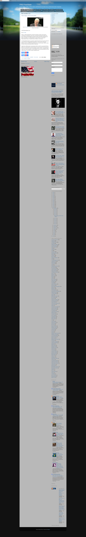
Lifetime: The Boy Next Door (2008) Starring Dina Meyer (58, 415)
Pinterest (53, 16)
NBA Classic (53, 312)
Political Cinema (54, 292)
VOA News (53, 249)
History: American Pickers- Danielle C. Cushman (59, 424)
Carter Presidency (54, 269)
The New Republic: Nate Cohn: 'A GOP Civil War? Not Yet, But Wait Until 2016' (60, 112)
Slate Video (53, 262)
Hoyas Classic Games (55, 363)
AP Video (53, 243)
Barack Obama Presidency (56, 286)
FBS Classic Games (55, 358)
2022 (53, 192)
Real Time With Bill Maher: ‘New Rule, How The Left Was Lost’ (57, 407)
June (54, 231)
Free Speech (54, 310)
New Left (53, 256)
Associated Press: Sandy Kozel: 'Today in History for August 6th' (60, 142)
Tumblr (54, 381)
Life (52, 250)
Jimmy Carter (54, 304)
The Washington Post (55, 260)
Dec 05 (55, 220)
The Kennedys (54, 328)
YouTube (53, 19)
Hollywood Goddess (55, 244)
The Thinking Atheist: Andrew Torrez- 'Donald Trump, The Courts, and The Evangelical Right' (60, 134)
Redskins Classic (54, 327)
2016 (53, 200)
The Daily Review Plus (56, 474)
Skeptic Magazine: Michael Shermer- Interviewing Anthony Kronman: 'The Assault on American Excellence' (60, 172)
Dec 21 (55, 210)
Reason (53, 372)
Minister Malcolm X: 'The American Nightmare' (59, 149)
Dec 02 (55, 222)
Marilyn (53, 254)
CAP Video (53, 340)
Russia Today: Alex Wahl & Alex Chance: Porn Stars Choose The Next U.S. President (58, 476)
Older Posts (46, 61)
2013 (53, 204)
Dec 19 (55, 213)
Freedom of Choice (55, 341)
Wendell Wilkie (54, 376)
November (55, 225)
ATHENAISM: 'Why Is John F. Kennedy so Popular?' (61, 514)
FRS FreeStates (55, 462)
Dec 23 (55, 209)
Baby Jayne (53, 275)
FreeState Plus (55, 442)
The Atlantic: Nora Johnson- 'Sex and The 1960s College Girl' (59, 454)
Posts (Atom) (28, 63)
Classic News (54, 280)
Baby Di (53, 294)
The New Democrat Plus (57, 388)
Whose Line (53, 377)
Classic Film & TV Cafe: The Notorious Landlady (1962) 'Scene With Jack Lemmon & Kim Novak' (61, 501)
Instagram (53, 17)
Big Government (54, 353)
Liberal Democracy (54, 311)
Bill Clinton (53, 288)
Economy (53, 330)
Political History (54, 371)
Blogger (48, 529)
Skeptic (53, 305)
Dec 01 (55, 223)
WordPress (52, 9)
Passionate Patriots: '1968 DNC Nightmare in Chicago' (60, 127)
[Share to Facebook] (44, 57)
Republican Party (54, 347)
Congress (25, 58)
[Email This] (41, 57)
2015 (53, 201)
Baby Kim (53, 287)
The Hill (53, 282)
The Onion (53, 251)
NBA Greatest (54, 345)
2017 (53, 199)
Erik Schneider (34, 9)
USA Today (53, 321)
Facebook (53, 18)
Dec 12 (55, 219)
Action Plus (54, 414)
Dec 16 (55, 214)
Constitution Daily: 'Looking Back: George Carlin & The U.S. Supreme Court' (60, 156)
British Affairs (54, 354)
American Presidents (55, 299)
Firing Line (53, 359)
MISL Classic (54, 318)
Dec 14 (55, 218)
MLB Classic (53, 365)
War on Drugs (54, 279)
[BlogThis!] (42, 57)
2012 (53, 205)
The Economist (54, 268)
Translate (58, 31)
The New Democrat (59, 9)
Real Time (53, 298)
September (55, 227)
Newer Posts (24, 61)
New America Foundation (55, 291)
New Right (53, 281)
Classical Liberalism (55, 257)
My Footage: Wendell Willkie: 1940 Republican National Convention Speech (60, 180)
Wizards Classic (54, 336)
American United (54, 352)
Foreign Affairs (54, 316)
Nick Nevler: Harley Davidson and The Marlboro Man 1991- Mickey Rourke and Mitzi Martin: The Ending (60, 445)
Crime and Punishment (55, 303)
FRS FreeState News (59, 11)
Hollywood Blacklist (54, 342)
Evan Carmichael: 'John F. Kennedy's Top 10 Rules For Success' (62, 520)
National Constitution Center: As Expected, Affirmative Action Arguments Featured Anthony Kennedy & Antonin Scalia (60, 120)
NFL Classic (53, 267)
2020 (53, 195)
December (55, 208)
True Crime (53, 263)
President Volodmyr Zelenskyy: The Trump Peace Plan (58, 382)
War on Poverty (54, 375)
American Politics (54, 351)
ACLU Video (53, 315)
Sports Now (53, 348)
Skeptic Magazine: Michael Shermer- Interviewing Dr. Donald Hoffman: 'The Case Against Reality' (62, 508)
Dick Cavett (53, 323)
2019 (53, 196)
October (54, 226)
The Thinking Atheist (55, 335)
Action (54, 422)
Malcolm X (53, 274)
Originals (28, 58)
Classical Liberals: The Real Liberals (48, 11)
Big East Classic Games (55, 339)
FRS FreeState (26, 5)
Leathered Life (54, 261)
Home (22, 9)
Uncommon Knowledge (55, 306)
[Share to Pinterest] (45, 57)
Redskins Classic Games (55, 333)
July (54, 230)
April (54, 234)
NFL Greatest (54, 297)
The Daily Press (38, 11)
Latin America (54, 364)
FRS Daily (40, 9)
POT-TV (53, 370)
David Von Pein (54, 322)
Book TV (53, 273)
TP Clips (24, 32)
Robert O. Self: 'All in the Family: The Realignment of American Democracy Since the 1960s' (60, 164)
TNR (52, 248)
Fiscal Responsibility (55, 360)
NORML (53, 369)
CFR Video (53, 329)
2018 (53, 197)
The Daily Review (24, 11)
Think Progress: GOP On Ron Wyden (28, 15)
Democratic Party (54, 309)
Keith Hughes (54, 317)
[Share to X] (43, 57)
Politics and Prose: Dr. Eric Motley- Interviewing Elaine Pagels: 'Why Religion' (60, 434)
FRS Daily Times (55, 432)
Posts (54, 45)
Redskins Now (54, 346)
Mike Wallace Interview (55, 366)
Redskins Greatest (54, 334)
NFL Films (53, 324)
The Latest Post (27, 9)
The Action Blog (31, 11)
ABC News (53, 285)
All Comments (55, 47)
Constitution (53, 357)
